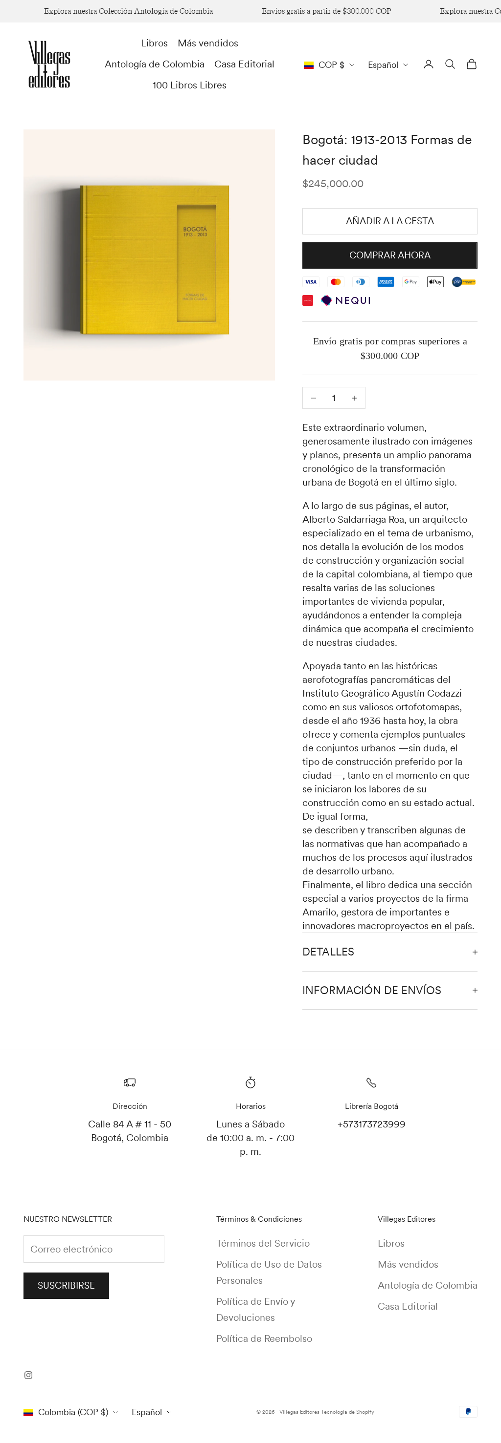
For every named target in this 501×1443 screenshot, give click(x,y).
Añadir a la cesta (390, 221)
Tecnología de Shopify (347, 1411)
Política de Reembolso (264, 1338)
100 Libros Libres (190, 85)
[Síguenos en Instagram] (28, 1375)
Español (383, 65)
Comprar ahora (390, 255)
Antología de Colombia (155, 64)
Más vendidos (208, 43)
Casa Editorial (244, 64)
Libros (154, 43)
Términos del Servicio (263, 1243)
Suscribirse (66, 1285)
